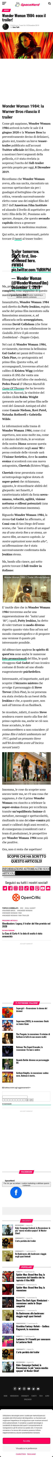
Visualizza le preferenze (26, 1448)
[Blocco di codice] (21, 1099)
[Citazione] (19, 1099)
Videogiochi (14, 1396)
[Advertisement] (26, 81)
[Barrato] (11, 1099)
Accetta (26, 1441)
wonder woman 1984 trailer (16, 915)
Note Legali (31, 1454)
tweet (18, 239)
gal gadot (30, 908)
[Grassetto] (3, 1099)
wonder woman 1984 (12, 913)
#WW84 (17, 265)
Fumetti (34, 1396)
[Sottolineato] (8, 1099)
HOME (5, 1396)
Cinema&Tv (25, 1396)
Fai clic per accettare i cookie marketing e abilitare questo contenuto (26, 1184)
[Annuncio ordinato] (14, 1099)
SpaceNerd (10, 1181)
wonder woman (25, 911)
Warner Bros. (9, 911)
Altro (47, 1396)
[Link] (24, 1099)
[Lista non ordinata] (16, 1099)
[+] (31, 1100)
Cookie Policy (21, 1454)
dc (22, 908)
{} (27, 1100)
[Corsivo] (6, 1099)
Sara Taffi (16, 27)
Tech (41, 1396)
